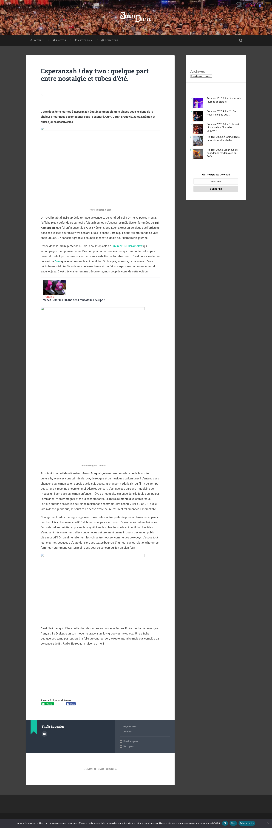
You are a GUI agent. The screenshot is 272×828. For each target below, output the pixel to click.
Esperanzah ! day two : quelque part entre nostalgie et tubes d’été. (95, 75)
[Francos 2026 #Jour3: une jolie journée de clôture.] (198, 103)
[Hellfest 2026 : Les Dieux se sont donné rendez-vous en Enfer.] (198, 154)
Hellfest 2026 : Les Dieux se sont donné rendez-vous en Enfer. (222, 153)
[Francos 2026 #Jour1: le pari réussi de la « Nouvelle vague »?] (198, 129)
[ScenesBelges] (135, 17)
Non (233, 823)
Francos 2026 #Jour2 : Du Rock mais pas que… (221, 113)
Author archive (44, 734)
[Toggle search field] (240, 40)
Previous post (130, 741)
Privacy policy (247, 823)
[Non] (268, 823)
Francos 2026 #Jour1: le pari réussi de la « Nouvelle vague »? (223, 127)
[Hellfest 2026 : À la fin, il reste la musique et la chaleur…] (198, 141)
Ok (225, 823)
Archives (197, 71)
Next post (128, 746)
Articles (127, 731)
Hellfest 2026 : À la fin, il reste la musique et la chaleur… (223, 138)
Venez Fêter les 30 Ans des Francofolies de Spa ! (74, 300)
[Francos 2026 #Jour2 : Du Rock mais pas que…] (198, 116)
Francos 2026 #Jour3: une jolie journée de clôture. (224, 100)
